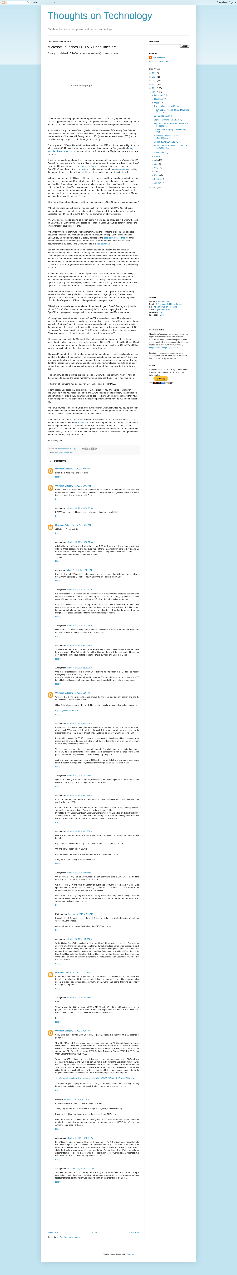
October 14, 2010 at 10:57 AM (80, 542)
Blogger (130, 1254)
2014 (154, 77)
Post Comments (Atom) (69, 1237)
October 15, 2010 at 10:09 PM (80, 1138)
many (130, 148)
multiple (51, 151)
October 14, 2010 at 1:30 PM (77, 693)
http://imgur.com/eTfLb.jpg (66, 710)
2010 (154, 92)
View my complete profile (160, 61)
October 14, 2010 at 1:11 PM (79, 668)
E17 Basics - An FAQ (163, 116)
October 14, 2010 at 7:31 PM (77, 972)
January (158, 183)
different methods (64, 151)
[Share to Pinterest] (95, 448)
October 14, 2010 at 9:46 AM (77, 469)
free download (103, 244)
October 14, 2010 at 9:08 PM (79, 997)
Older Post (134, 1232)
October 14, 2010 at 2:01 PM (79, 776)
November (159, 99)
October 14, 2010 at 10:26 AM (80, 508)
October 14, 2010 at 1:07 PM (79, 645)
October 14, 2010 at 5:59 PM (80, 914)
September (159, 153)
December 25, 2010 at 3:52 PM (80, 1168)
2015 (154, 73)
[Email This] (83, 448)
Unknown (59, 469)
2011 (154, 88)
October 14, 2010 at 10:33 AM (78, 525)
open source (80, 166)
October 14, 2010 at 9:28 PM (77, 1031)
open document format (114, 238)
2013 (154, 81)
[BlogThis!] (86, 448)
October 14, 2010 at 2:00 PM (79, 723)
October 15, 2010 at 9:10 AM (76, 1099)
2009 (154, 187)
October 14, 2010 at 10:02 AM (78, 486)
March (157, 175)
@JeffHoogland (164, 310)
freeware (95, 166)
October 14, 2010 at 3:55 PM (79, 831)
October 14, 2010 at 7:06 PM (79, 939)
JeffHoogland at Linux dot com (169, 304)
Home (94, 1232)
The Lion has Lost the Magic (166, 106)
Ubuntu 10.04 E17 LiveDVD (166, 142)
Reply (57, 477)
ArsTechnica (82, 422)
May (156, 168)
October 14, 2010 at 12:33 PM (80, 590)
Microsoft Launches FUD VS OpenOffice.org (166, 137)
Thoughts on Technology (100, 15)
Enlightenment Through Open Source (163, 347)
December (159, 95)
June (156, 164)
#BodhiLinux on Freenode (165, 307)
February (158, 179)
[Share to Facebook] (92, 448)
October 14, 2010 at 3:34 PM (79, 795)
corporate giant (123, 169)
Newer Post (53, 1232)
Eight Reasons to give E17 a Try (168, 120)
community (81, 169)
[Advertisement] (162, 242)
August (157, 156)
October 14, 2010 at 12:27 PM (79, 570)
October (158, 103)
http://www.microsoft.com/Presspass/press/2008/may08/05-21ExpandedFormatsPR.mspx (95, 1078)
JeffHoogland (158, 57)
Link (160, 312)
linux (57, 452)
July (156, 160)
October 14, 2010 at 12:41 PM (80, 626)
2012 (154, 84)
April (156, 171)
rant (71, 452)
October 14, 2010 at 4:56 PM (79, 873)
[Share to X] (89, 448)
